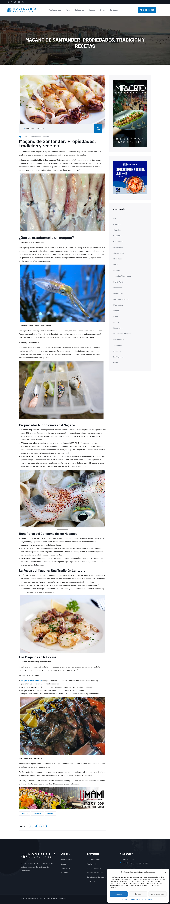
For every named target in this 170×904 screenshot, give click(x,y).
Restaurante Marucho (122, 334)
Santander (117, 345)
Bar (114, 218)
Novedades (36, 136)
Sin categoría (118, 357)
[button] (165, 872)
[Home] (21, 9)
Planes (116, 311)
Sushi (115, 362)
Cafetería (117, 224)
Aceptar (119, 894)
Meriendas (117, 287)
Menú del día (118, 282)
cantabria (24, 813)
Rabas (116, 316)
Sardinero (117, 351)
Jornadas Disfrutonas (122, 276)
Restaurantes (55, 10)
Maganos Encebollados (31, 680)
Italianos (116, 270)
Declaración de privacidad (145, 899)
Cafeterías (79, 10)
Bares (67, 10)
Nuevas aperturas (120, 299)
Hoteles (92, 10)
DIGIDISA (62, 898)
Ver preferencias (157, 894)
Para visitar (118, 305)
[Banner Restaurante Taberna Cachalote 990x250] (62, 798)
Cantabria (117, 230)
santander (50, 813)
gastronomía (37, 813)
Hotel (115, 264)
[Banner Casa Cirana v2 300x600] (130, 113)
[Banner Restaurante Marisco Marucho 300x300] (130, 177)
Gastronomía (118, 253)
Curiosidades (118, 241)
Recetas (45, 136)
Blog (102, 10)
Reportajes (117, 328)
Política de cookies (128, 899)
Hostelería (26, 136)
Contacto (114, 10)
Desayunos (118, 247)
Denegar (138, 894)
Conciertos (117, 236)
